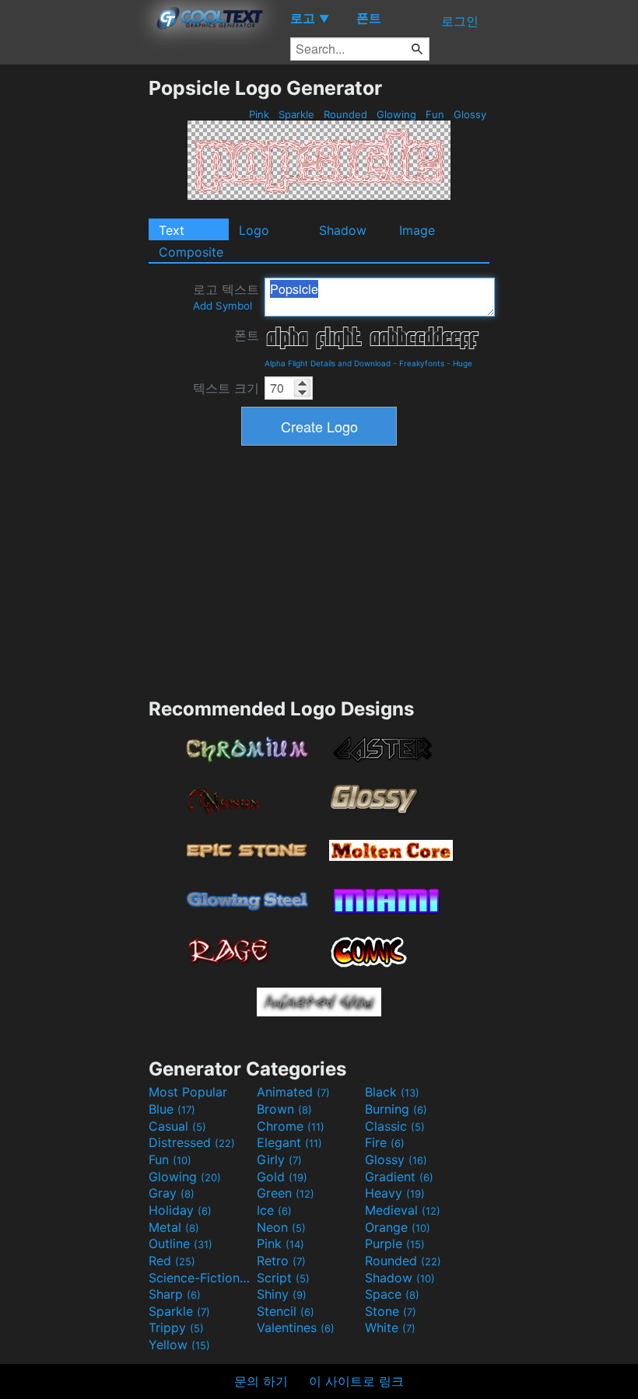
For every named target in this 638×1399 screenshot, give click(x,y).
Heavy (395, 1193)
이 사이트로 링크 (356, 1381)
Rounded (345, 114)
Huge (462, 363)
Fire (385, 1142)
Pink (259, 114)
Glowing (396, 114)
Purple (395, 1243)
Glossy (469, 114)
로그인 (459, 21)
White (390, 1327)
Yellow (179, 1344)
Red (172, 1260)
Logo (254, 230)
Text (171, 230)
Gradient (399, 1176)
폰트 (246, 335)
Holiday (180, 1210)
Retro (281, 1260)
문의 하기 (261, 1381)
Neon (281, 1227)
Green (285, 1193)
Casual (177, 1126)
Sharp (175, 1294)
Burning (396, 1109)
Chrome (290, 1126)
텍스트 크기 (226, 388)
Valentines (296, 1327)
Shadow (342, 230)
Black (392, 1092)
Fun (434, 114)
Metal (174, 1227)
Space (392, 1294)
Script (283, 1277)
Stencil (285, 1311)
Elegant (289, 1142)
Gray (172, 1193)
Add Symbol (222, 305)
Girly (279, 1159)
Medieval (402, 1210)
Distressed (192, 1142)
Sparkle (296, 114)
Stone (390, 1311)
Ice (274, 1210)
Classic (395, 1126)
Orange (397, 1227)
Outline (180, 1243)
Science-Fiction (201, 1277)
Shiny (282, 1294)
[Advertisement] (74, 309)
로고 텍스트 (226, 297)
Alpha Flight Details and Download (328, 363)
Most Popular (188, 1092)
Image (417, 230)
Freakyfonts (421, 363)
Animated (293, 1092)
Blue (172, 1109)
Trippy (176, 1327)
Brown (284, 1109)
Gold (282, 1176)
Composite (191, 252)
